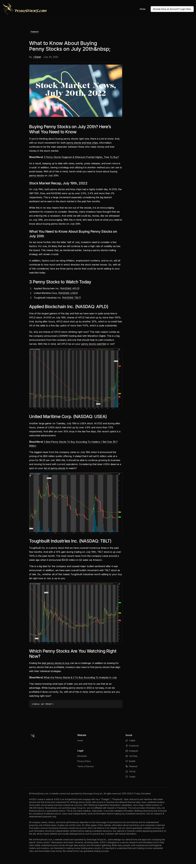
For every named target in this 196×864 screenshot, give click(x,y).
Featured (34, 32)
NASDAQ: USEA (68, 293)
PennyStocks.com (39, 793)
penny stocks (36, 175)
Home (142, 9)
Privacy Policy (84, 761)
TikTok (132, 771)
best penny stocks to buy (55, 663)
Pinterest (133, 766)
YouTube (133, 756)
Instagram (133, 751)
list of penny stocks (54, 468)
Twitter (132, 740)
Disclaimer (82, 756)
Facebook (134, 745)
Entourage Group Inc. (93, 793)
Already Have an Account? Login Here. (172, 9)
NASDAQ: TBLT (71, 297)
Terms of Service (85, 766)
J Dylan (37, 56)
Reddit (132, 761)
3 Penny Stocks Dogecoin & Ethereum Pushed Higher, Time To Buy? (81, 157)
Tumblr (132, 776)
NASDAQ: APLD (70, 288)
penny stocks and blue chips (82, 142)
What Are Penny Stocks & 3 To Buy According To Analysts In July (80, 677)
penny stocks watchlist (93, 343)
